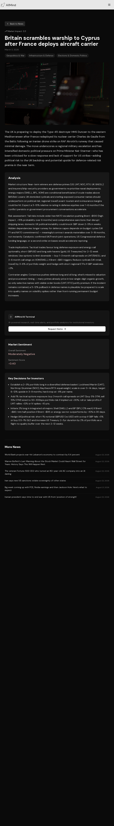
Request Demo (55, 329)
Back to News (16, 23)
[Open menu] (109, 4)
